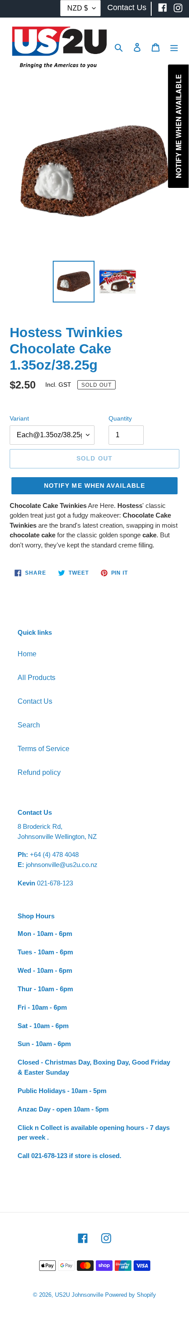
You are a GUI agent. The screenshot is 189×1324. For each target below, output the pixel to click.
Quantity (120, 418)
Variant (19, 418)
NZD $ (77, 8)
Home (27, 654)
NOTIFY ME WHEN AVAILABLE (94, 485)
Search (29, 725)
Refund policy (39, 772)
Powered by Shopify (130, 1295)
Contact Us (35, 701)
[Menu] (174, 47)
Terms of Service (43, 748)
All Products (36, 677)
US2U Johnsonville (79, 1295)
